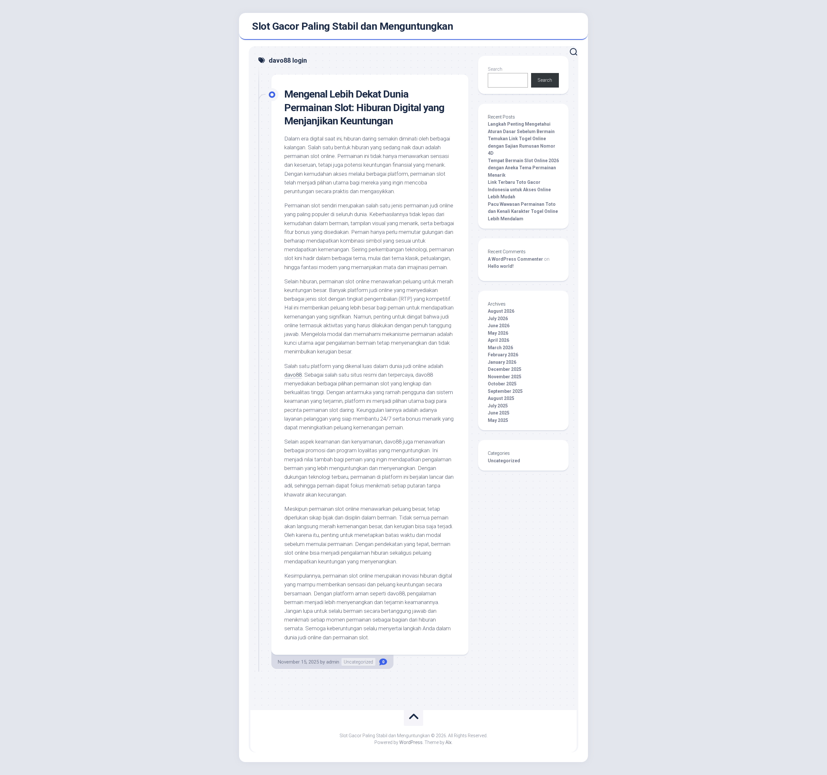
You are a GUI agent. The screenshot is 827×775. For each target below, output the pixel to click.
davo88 (293, 375)
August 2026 (501, 311)
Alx (448, 742)
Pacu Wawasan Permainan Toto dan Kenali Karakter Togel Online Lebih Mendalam (523, 211)
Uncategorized (358, 662)
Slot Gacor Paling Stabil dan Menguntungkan (352, 26)
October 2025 (502, 383)
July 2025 (498, 405)
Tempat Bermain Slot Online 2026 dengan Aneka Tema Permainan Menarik (523, 168)
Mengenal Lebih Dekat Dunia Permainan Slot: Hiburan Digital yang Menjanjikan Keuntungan (364, 107)
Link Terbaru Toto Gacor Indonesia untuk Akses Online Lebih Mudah (519, 189)
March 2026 (500, 347)
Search (495, 69)
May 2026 (498, 333)
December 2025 (504, 369)
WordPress (411, 742)
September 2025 (505, 391)
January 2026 (502, 362)
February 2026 (503, 354)
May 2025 (498, 420)
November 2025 (504, 376)
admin (332, 662)
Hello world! (501, 266)
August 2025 (501, 398)
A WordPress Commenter (515, 259)
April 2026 (498, 340)
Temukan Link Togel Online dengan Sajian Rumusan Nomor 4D (521, 146)
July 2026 (498, 318)
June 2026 (498, 325)
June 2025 (498, 412)
